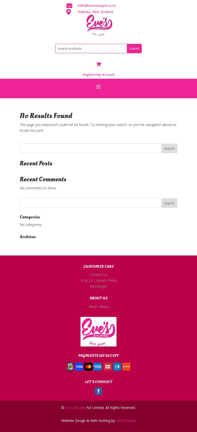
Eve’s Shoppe (75, 407)
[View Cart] (98, 64)
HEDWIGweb (126, 420)
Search (169, 148)
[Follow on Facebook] (98, 391)
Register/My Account (98, 74)
